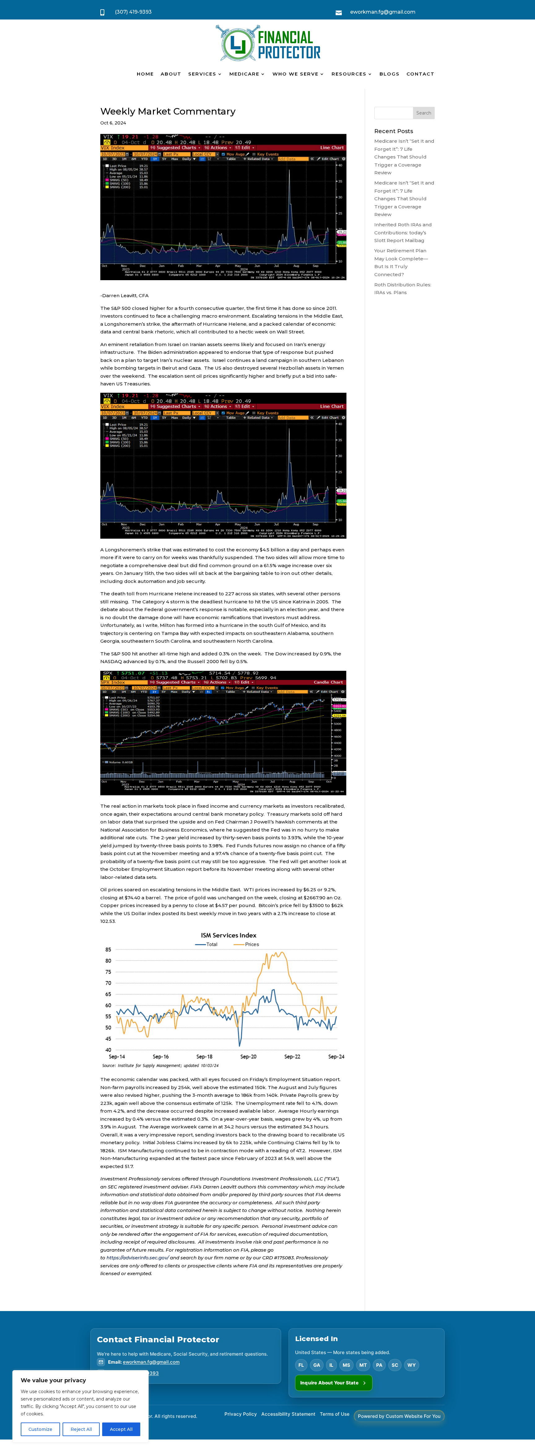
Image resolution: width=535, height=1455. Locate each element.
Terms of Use (335, 1414)
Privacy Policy (240, 1414)
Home (145, 74)
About (171, 74)
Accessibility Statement (288, 1414)
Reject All (81, 1429)
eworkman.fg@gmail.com (151, 1362)
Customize (40, 1429)
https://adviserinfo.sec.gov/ (138, 1258)
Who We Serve (295, 74)
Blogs (390, 74)
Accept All (121, 1429)
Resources (349, 74)
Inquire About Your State (329, 1383)
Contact (421, 74)
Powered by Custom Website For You (399, 1416)
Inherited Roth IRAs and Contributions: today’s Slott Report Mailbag (403, 232)
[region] (80, 1406)
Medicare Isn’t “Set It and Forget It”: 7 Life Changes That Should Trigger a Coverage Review (404, 157)
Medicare (244, 74)
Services (202, 74)
